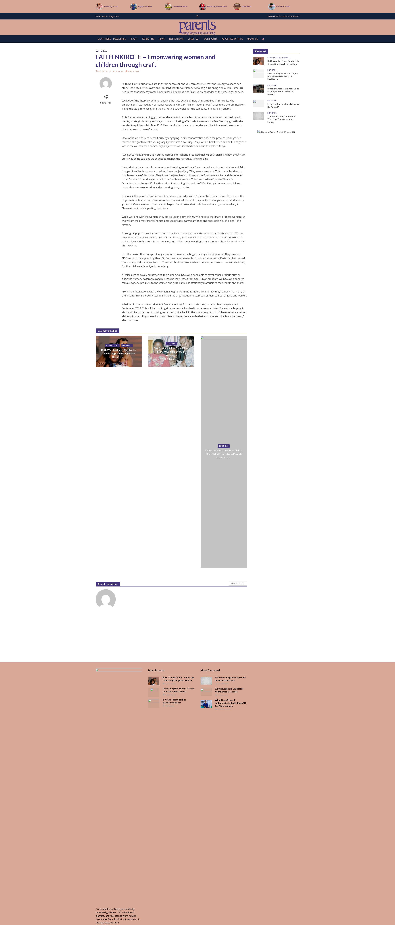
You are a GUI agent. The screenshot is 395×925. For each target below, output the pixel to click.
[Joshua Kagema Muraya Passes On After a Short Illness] (153, 692)
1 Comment (223, 683)
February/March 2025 (183, 6)
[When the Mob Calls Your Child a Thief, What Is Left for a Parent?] (258, 88)
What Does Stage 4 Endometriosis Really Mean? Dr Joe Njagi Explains (231, 703)
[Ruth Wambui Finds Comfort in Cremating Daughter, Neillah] (258, 60)
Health (134, 38)
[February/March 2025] (168, 6)
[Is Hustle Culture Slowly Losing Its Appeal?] (258, 103)
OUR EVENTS (211, 38)
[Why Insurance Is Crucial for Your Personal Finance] (206, 691)
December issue (145, 6)
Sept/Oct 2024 (111, 6)
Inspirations (176, 38)
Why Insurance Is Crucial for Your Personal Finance (229, 690)
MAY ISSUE (212, 6)
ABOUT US (252, 38)
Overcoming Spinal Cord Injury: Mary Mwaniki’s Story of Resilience (171, 352)
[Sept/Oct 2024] (99, 6)
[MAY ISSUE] (202, 6)
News (161, 38)
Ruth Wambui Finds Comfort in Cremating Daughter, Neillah (118, 351)
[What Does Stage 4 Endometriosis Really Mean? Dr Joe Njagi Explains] (206, 703)
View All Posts (237, 583)
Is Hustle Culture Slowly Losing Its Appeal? (283, 105)
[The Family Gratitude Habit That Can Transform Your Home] (258, 115)
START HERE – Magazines (107, 16)
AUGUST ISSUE (249, 6)
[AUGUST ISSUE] (236, 6)
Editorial (101, 50)
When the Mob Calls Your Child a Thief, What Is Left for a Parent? (223, 452)
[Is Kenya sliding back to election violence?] (153, 703)
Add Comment (224, 709)
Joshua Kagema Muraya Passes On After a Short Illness (178, 690)
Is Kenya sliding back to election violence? (174, 701)
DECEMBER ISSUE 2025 (287, 6)
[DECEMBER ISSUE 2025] (271, 6)
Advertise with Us (232, 38)
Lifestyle (193, 38)
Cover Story (112, 345)
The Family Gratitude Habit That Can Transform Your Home (281, 119)
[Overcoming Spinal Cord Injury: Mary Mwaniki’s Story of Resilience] (258, 73)
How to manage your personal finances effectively (230, 679)
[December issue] (133, 6)
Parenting (148, 38)
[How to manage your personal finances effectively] (206, 680)
